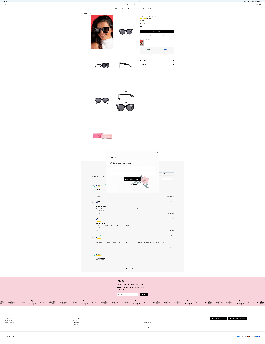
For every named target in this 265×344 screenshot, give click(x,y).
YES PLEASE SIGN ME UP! (132, 179)
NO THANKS (132, 184)
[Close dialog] (157, 152)
